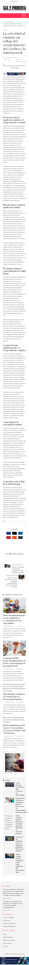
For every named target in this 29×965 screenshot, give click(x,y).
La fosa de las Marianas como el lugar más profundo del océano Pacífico (19, 844)
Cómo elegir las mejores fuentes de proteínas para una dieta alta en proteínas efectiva (19, 825)
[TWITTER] (14, 533)
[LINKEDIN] (20, 533)
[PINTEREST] (8, 537)
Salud (4, 30)
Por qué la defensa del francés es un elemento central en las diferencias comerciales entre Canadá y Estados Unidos (14, 892)
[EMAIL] (20, 537)
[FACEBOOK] (8, 533)
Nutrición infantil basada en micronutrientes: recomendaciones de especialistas (14, 619)
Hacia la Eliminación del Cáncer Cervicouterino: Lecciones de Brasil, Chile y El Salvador (14, 729)
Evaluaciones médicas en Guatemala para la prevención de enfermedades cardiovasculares (22, 805)
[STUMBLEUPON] (14, 537)
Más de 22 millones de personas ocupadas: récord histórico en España (18, 568)
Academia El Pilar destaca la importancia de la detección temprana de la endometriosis (14, 662)
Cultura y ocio (6, 920)
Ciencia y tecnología (8, 917)
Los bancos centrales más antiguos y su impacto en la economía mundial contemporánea (12, 904)
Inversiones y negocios (9, 923)
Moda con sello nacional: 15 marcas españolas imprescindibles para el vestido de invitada (11, 581)
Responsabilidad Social (9, 926)
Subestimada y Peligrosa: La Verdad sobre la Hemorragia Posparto (14, 697)
